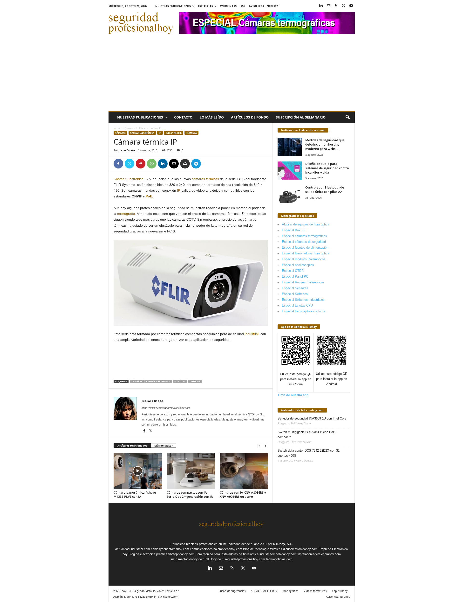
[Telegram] (196, 163)
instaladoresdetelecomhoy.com (302, 410)
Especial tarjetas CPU (297, 305)
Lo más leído (212, 117)
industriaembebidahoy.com (278, 554)
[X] (344, 5)
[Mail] (329, 5)
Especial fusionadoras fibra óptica (305, 253)
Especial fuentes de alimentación (305, 247)
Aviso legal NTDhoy (263, 6)
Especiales (205, 6)
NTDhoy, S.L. (283, 544)
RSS (242, 6)
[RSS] (336, 5)
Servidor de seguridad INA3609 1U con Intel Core (312, 418)
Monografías (290, 591)
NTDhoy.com (214, 559)
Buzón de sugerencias (231, 591)
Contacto (183, 117)
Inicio (117, 128)
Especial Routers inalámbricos (303, 282)
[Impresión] (185, 163)
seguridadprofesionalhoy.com (245, 559)
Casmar (120, 179)
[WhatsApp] (152, 163)
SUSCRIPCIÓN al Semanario (301, 117)
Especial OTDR (293, 271)
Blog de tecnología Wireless (262, 549)
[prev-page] (259, 445)
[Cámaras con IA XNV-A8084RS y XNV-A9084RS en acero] (244, 471)
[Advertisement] (232, 75)
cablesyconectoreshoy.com (170, 549)
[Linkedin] (321, 5)
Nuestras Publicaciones (173, 6)
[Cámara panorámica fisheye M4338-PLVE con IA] (138, 471)
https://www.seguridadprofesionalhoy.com (166, 407)
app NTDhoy (340, 591)
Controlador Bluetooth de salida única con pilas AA (324, 189)
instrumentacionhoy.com (187, 559)
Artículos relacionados (132, 445)
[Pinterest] (140, 163)
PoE (149, 196)
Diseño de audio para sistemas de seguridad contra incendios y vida (327, 168)
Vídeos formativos (315, 591)
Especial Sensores (295, 288)
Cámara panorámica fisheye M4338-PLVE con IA (135, 494)
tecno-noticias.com (279, 559)
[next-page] (265, 445)
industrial (252, 334)
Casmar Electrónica (142, 132)
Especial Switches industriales (303, 299)
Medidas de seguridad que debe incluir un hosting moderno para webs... (324, 144)
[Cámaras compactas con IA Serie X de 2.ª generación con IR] (191, 471)
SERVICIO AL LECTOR (264, 591)
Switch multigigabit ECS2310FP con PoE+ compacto (307, 434)
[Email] (174, 163)
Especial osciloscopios (298, 265)
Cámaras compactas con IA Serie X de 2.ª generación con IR (190, 494)
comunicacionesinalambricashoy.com (216, 549)
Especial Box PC (294, 230)
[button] (347, 117)
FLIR (176, 381)
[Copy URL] (207, 163)
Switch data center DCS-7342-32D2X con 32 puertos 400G (309, 453)
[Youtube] (351, 5)
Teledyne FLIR (174, 132)
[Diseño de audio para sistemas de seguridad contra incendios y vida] (290, 170)
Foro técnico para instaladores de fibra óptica (227, 554)
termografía (126, 214)
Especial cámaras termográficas (304, 236)
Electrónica (135, 179)
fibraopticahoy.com (181, 554)
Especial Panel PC (295, 276)
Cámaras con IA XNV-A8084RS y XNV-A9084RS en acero (243, 494)
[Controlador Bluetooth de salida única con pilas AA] (290, 194)
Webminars (228, 6)
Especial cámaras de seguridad (304, 242)
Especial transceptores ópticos (303, 311)
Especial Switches (295, 294)
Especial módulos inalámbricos (303, 259)
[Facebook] (118, 163)
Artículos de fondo (250, 117)
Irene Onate (127, 150)
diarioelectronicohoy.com (300, 549)
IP (160, 132)
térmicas (191, 132)
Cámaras (129, 128)
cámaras (198, 179)
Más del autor (163, 445)
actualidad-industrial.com (132, 549)
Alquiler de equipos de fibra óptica (305, 224)
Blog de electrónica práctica (148, 554)
